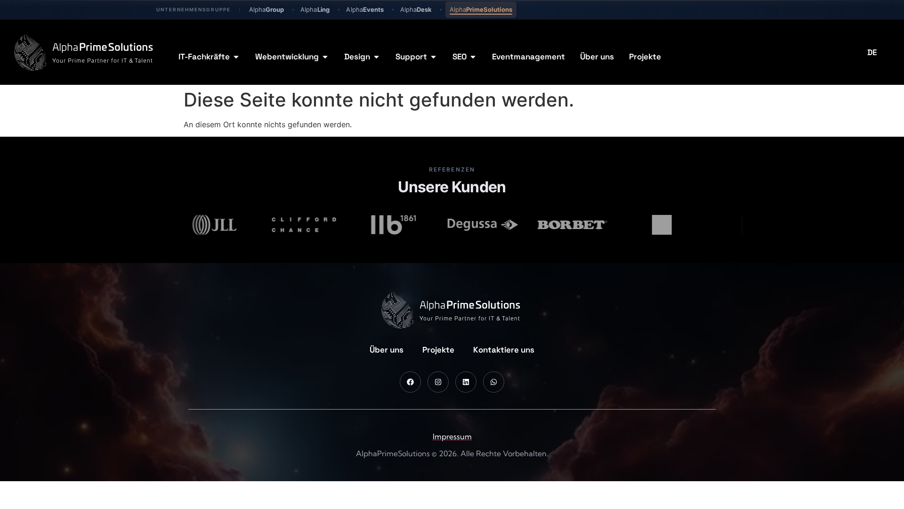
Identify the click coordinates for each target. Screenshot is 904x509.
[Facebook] (410, 382)
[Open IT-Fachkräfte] (236, 57)
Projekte (438, 350)
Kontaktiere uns (503, 350)
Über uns (387, 350)
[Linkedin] (465, 382)
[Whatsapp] (493, 382)
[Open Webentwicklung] (325, 57)
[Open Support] (433, 57)
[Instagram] (438, 382)
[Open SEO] (473, 57)
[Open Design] (376, 57)
